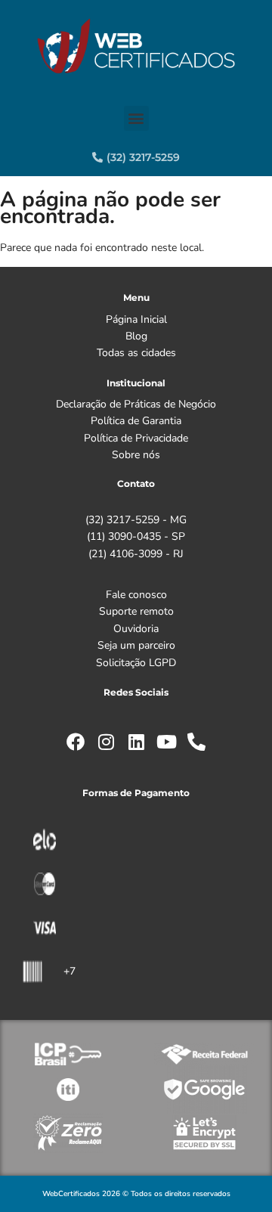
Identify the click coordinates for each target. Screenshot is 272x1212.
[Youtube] (166, 742)
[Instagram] (106, 742)
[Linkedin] (136, 742)
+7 (69, 971)
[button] (136, 118)
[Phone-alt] (196, 742)
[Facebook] (75, 742)
